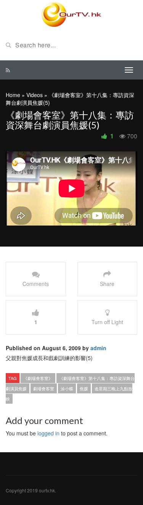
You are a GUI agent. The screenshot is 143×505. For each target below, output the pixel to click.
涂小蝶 (67, 388)
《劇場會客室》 (38, 378)
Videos (34, 95)
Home (13, 95)
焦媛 (84, 388)
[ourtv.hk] (71, 14)
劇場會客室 (43, 388)
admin (98, 348)
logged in (48, 433)
